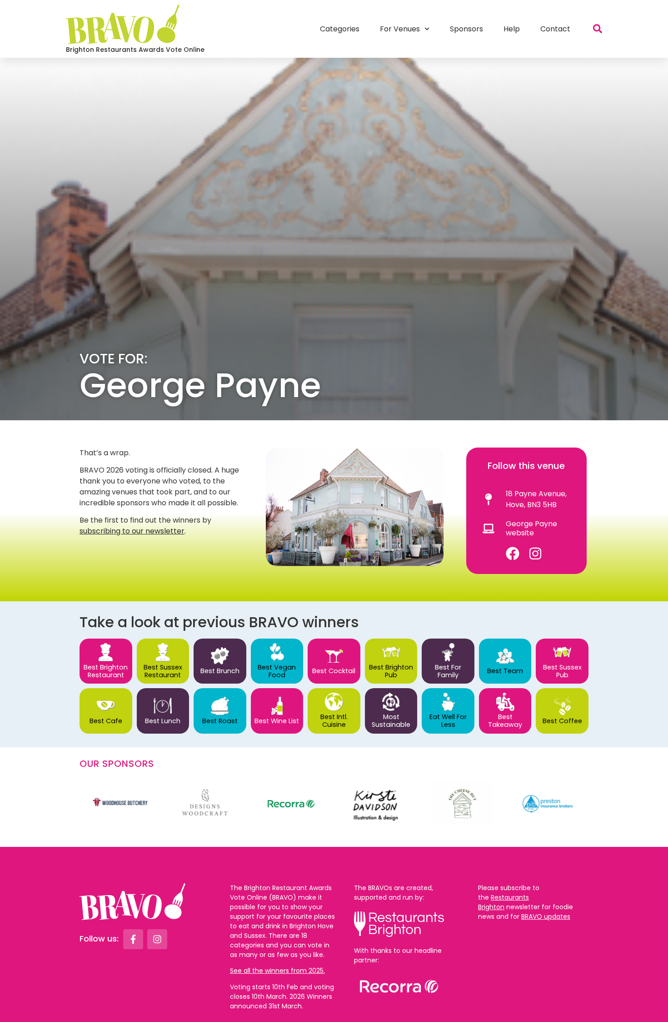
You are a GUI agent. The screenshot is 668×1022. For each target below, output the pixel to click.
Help (511, 29)
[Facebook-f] (133, 939)
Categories (339, 29)
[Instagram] (535, 553)
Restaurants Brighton (503, 902)
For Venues (400, 29)
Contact (555, 29)
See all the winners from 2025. (277, 970)
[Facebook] (512, 553)
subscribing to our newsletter (132, 531)
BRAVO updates (545, 916)
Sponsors (466, 29)
